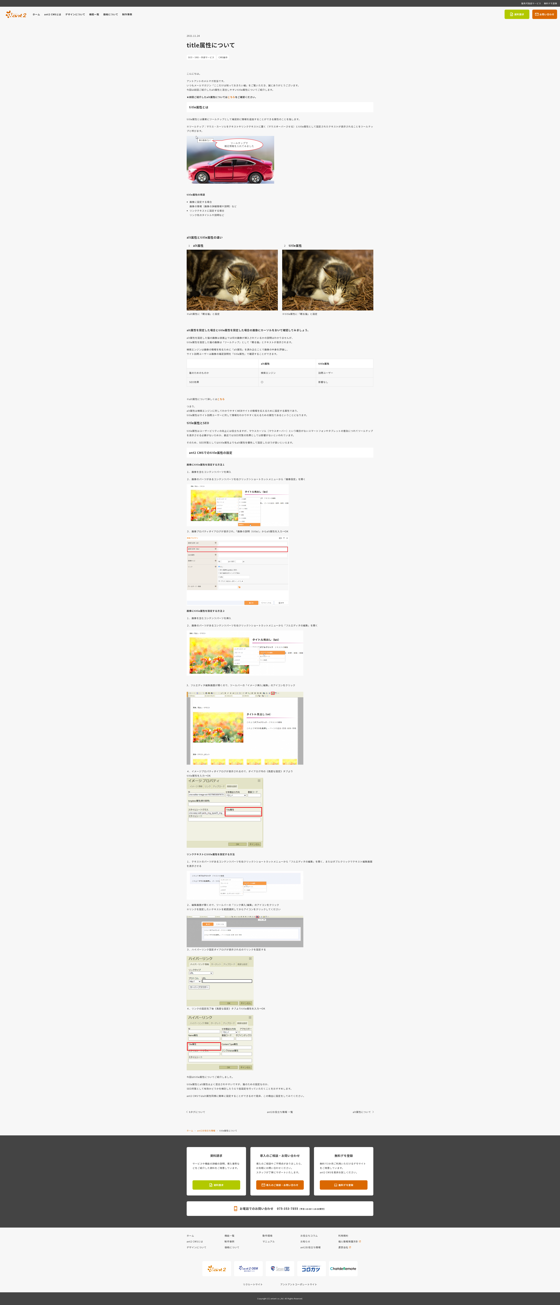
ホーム (36, 14)
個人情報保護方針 (348, 1241)
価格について (110, 14)
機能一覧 (94, 14)
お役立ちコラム (309, 1235)
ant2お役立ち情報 (206, 1130)
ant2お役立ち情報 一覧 (280, 1112)
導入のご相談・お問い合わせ (282, 1185)
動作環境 (267, 1235)
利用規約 (343, 1235)
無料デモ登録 (550, 3)
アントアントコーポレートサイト (298, 1284)
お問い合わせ (546, 14)
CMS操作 (223, 57)
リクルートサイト (253, 1284)
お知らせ (305, 1241)
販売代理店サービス (531, 3)
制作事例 (127, 14)
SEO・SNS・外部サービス (201, 57)
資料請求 (519, 14)
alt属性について (362, 1112)
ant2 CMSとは (52, 14)
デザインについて (75, 14)
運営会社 (343, 1247)
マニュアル (268, 1241)
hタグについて (197, 1112)
